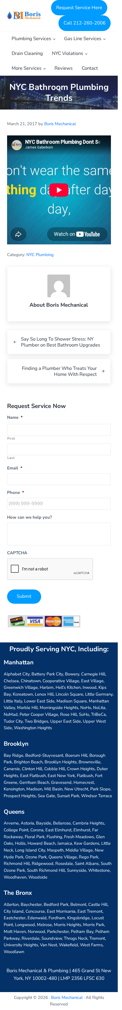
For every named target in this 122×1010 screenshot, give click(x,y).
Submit (24, 596)
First (11, 438)
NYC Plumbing (40, 254)
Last (11, 457)
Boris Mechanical (67, 997)
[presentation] (50, 569)
